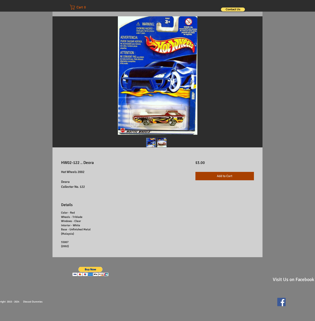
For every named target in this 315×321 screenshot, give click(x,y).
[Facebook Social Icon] (281, 302)
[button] (81, 7)
